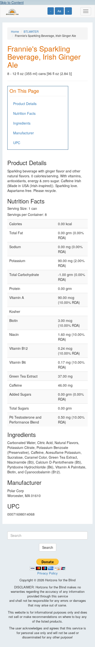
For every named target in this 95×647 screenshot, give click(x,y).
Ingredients (21, 123)
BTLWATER (31, 31)
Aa (59, 11)
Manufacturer (23, 132)
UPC (16, 142)
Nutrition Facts (24, 113)
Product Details (25, 103)
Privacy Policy (47, 573)
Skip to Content (12, 2)
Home (15, 31)
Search (47, 547)
